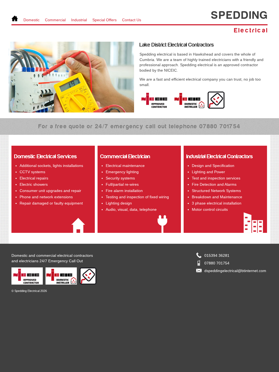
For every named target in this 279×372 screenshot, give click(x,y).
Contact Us (131, 20)
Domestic (31, 20)
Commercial (55, 20)
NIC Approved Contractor (155, 100)
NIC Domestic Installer (189, 100)
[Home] (14, 19)
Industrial (79, 20)
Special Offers (104, 20)
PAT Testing (216, 100)
